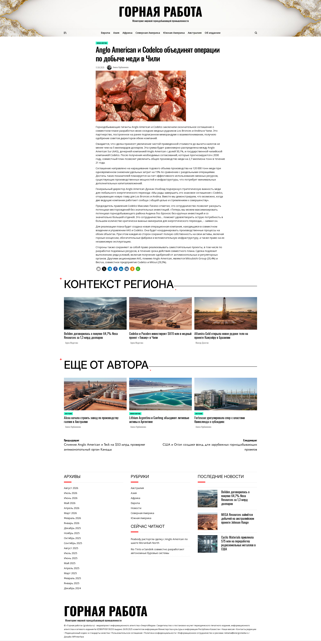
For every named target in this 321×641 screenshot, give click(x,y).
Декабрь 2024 (72, 588)
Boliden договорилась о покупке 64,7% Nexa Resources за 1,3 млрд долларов (91, 335)
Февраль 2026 (72, 518)
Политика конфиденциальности (160, 633)
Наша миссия (228, 629)
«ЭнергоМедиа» (148, 625)
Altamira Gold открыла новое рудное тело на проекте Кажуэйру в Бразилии (221, 335)
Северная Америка (148, 32)
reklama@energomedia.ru (236, 633)
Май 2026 (69, 503)
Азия (116, 32)
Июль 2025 (70, 553)
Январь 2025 (71, 583)
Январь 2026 (71, 523)
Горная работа (160, 11)
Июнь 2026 (70, 498)
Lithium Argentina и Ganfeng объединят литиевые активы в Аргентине (159, 419)
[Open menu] (65, 33)
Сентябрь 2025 (73, 543)
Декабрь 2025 (72, 528)
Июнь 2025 (70, 558)
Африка (127, 32)
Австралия (195, 32)
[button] (98, 269)
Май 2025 (69, 563)
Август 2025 (71, 548)
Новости (136, 508)
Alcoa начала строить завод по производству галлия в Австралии (91, 419)
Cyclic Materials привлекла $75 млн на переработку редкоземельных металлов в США (238, 543)
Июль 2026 (70, 493)
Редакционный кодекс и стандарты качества (87, 633)
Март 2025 (70, 573)
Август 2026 (71, 488)
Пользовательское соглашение (126, 633)
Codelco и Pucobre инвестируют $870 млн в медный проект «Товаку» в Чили (160, 335)
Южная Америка (174, 32)
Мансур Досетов (202, 342)
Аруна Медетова (71, 342)
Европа (105, 32)
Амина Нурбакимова (121, 67)
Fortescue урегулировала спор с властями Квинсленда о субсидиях (219, 419)
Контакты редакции (246, 629)
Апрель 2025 (71, 568)
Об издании (212, 32)
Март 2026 (70, 513)
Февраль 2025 (72, 578)
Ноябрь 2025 (71, 533)
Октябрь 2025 (72, 538)
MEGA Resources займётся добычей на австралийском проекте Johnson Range (237, 518)
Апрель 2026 (71, 508)
